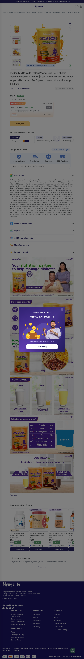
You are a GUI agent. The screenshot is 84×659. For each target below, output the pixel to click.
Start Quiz (41, 347)
